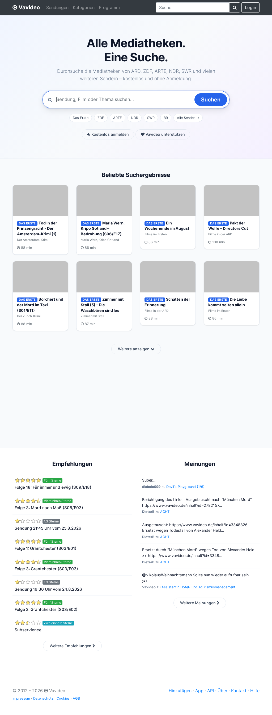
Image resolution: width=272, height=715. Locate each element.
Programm (109, 7)
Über (222, 690)
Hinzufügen (180, 690)
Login (250, 7)
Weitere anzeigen (134, 349)
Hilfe (255, 690)
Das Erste (80, 118)
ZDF (100, 118)
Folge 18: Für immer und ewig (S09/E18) (53, 487)
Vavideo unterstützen (164, 134)
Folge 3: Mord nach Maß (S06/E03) (49, 507)
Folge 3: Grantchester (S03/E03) (46, 568)
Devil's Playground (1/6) (185, 487)
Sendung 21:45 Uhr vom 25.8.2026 (48, 528)
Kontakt (238, 690)
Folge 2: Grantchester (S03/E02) (46, 609)
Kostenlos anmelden (109, 134)
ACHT (164, 512)
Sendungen (57, 7)
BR (166, 118)
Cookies (63, 698)
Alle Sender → (188, 118)
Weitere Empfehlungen (71, 646)
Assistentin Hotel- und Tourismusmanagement (198, 587)
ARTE (117, 118)
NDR (134, 118)
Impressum (21, 698)
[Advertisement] (136, 398)
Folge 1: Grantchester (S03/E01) (45, 548)
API (210, 690)
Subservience (28, 629)
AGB (76, 698)
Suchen (210, 99)
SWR (151, 118)
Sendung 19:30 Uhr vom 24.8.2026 (48, 589)
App (199, 690)
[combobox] (193, 7)
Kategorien (84, 7)
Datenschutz (43, 698)
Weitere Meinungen (198, 603)
